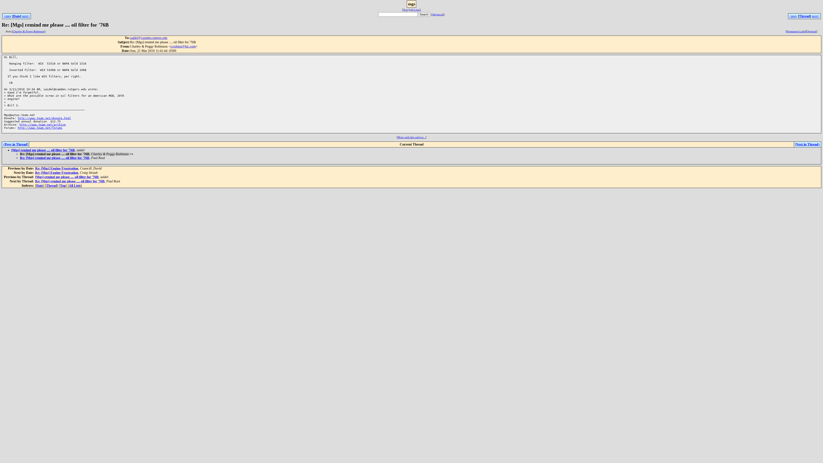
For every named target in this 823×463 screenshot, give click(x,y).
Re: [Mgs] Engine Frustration (56, 168)
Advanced (438, 14)
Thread (804, 16)
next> (26, 16)
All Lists (415, 9)
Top (405, 9)
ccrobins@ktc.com (183, 46)
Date (16, 16)
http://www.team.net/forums (40, 127)
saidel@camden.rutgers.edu (148, 38)
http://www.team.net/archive (43, 124)
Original (811, 31)
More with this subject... (411, 137)
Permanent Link (796, 31)
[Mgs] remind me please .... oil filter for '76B (43, 150)
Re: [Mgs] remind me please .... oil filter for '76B (54, 158)
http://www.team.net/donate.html (44, 118)
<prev (7, 16)
